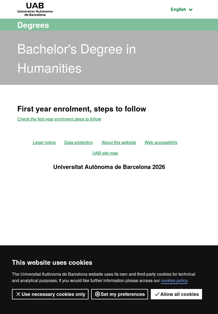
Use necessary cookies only (53, 294)
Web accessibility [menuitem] (161, 142)
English (186, 9)
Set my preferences (123, 294)
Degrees (33, 24)
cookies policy (174, 280)
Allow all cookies (179, 294)
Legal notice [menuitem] (44, 142)
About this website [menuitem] (119, 142)
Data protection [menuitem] (78, 142)
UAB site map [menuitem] (105, 153)
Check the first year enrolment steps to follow (59, 119)
